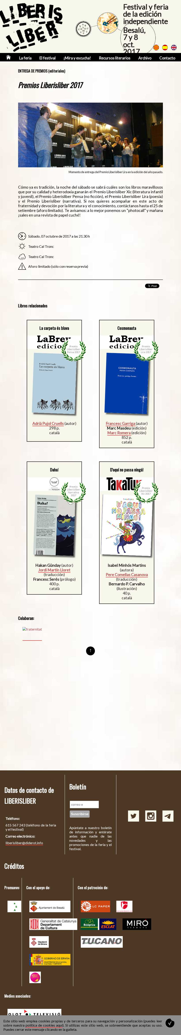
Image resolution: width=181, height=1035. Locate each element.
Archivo (144, 58)
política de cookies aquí (44, 1025)
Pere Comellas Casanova (127, 574)
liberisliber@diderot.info (24, 843)
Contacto (167, 58)
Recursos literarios (114, 58)
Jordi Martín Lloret (54, 570)
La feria (25, 58)
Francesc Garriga (121, 423)
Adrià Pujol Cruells (48, 423)
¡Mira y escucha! (77, 58)
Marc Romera (119, 432)
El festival (48, 58)
